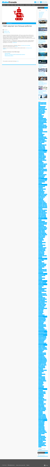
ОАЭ (45, 269)
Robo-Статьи (41, 14)
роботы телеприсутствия (43, 361)
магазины (40, 241)
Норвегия (40, 268)
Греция (40, 170)
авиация (40, 114)
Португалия (40, 305)
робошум (40, 363)
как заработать (41, 212)
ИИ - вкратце (41, 199)
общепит (40, 276)
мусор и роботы (41, 254)
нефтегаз (44, 264)
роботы (44, 353)
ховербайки (40, 432)
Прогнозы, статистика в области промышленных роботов (15, 54)
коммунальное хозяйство (43, 222)
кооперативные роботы (42, 229)
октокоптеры (44, 282)
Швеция (44, 437)
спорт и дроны (41, 394)
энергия (44, 442)
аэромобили (41, 131)
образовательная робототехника (41, 274)
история (45, 210)
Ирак (43, 206)
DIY (39, 105)
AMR (43, 102)
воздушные (40, 156)
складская (40, 379)
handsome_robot (6, 31)
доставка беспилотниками (41, 185)
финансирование (41, 427)
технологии (43, 410)
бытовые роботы (41, 145)
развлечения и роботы (42, 336)
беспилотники (41, 138)
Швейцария (40, 437)
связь (39, 371)
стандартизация (41, 398)
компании (40, 224)
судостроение (41, 403)
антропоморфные (41, 127)
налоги (40, 260)
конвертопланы (41, 225)
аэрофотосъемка (41, 134)
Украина (43, 421)
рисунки (43, 346)
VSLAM (44, 111)
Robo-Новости (9, 23)
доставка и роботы (42, 186)
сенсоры (40, 375)
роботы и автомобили (42, 354)
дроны (44, 189)
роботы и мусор (41, 355)
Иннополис (40, 203)
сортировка (40, 384)
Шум (15, 4)
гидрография (41, 164)
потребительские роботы (43, 308)
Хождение (44, 432)
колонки (40, 220)
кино (39, 216)
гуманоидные (41, 173)
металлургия (41, 247)
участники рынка (41, 424)
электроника (41, 441)
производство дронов (42, 324)
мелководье (40, 246)
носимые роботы (41, 269)
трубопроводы (44, 418)
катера (40, 214)
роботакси (40, 349)
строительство (41, 401)
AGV (39, 102)
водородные (41, 152)
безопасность (41, 135)
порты (44, 305)
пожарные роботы (41, 300)
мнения (45, 247)
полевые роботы (44, 301)
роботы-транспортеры (42, 362)
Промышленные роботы (9, 55)
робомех (40, 347)
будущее (40, 143)
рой (45, 363)
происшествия (41, 327)
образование (41, 272)
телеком (42, 405)
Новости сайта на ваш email (20, 465)
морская (42, 251)
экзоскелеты (43, 438)
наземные (40, 257)
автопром (44, 119)
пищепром (40, 295)
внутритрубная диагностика (41, 150)
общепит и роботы (42, 278)
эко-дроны (40, 440)
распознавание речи (42, 339)
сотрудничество (41, 386)
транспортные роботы (42, 417)
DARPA (45, 104)
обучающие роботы (42, 275)
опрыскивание (41, 285)
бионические (44, 141)
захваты (45, 194)
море (39, 251)
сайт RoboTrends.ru (42, 367)
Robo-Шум (40, 15)
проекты (43, 320)
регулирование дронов (42, 343)
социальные (41, 390)
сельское (40, 372)
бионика (40, 141)
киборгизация (43, 215)
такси (39, 405)
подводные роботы (42, 297)
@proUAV (37, 2)
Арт (18, 4)
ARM (45, 102)
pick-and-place (44, 109)
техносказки (40, 413)
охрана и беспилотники (42, 288)
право (42, 309)
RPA (41, 110)
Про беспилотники (44, 2)
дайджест (44, 174)
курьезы (40, 232)
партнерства (44, 291)
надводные (44, 255)
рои (43, 363)
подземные (40, 299)
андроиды (44, 125)
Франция (40, 429)
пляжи (44, 295)
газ (39, 158)
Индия (44, 202)
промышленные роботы (42, 330)
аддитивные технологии (42, 122)
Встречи (33, 4)
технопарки (40, 411)
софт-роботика (41, 387)
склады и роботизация (42, 380)
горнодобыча (41, 165)
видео (44, 147)
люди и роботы (41, 239)
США (9, 32)
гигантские (40, 161)
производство (41, 323)
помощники (44, 304)
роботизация (6, 32)
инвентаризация (41, 201)
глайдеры (45, 164)
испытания (40, 208)
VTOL (39, 113)
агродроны (44, 121)
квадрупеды (43, 214)
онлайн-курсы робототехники (41, 284)
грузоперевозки (44, 170)
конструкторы (41, 228)
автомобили (41, 117)
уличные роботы (41, 423)
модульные (40, 250)
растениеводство (41, 340)
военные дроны (41, 153)
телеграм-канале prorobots (25, 45)
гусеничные (40, 174)
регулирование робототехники (41, 345)
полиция (40, 304)
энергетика (40, 442)
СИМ (39, 378)
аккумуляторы (41, 123)
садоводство (43, 366)
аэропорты (45, 131)
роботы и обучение (42, 357)
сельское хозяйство (42, 374)
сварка (45, 370)
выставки (44, 157)
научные (40, 261)
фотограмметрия (41, 428)
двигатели (43, 176)
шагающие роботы (42, 436)
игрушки (44, 195)
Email (44, 448)
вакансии (40, 146)
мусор (43, 253)
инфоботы (40, 206)
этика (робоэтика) (41, 444)
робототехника (41, 350)
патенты (40, 292)
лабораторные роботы (42, 233)
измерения (43, 197)
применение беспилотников (41, 316)
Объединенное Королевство (41, 281)
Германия (44, 160)
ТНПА (44, 414)
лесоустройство (44, 234)
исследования (41, 210)
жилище (40, 194)
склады (44, 379)
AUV (39, 104)
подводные (40, 296)
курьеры (43, 232)
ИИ (42, 198)
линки (40, 237)
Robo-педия (22, 4)
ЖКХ (43, 194)
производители (41, 322)
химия (43, 429)
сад (39, 366)
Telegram (40, 449)
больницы (42, 142)
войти (18, 61)
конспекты (44, 226)
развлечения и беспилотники (41, 335)
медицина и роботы (42, 245)
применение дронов (42, 318)
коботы (45, 216)
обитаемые (40, 270)
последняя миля (41, 307)
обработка (44, 270)
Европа (40, 190)
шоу (39, 438)
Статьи (12, 4)
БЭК (45, 145)
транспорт (44, 415)
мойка (44, 250)
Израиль (40, 198)
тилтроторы (40, 414)
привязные (40, 313)
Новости (8, 4)
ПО (46, 295)
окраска (40, 282)
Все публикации (41, 12)
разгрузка (40, 337)
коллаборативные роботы (41, 218)
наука (42, 260)
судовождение (41, 402)
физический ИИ (41, 425)
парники (40, 291)
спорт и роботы (41, 396)
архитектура (41, 130)
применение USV (41, 315)
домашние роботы (42, 181)
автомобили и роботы (42, 118)
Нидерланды (43, 265)
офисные (40, 287)
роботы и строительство (42, 359)
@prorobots (38, 1)
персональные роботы (42, 293)
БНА (39, 142)
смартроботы (41, 382)
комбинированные (42, 221)
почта (39, 309)
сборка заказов (41, 370)
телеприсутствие (41, 406)
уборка (40, 421)
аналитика (40, 125)
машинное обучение (42, 242)
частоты (43, 433)
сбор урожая (41, 368)
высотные (40, 157)
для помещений (41, 177)
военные (44, 152)
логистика (42, 237)
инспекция (44, 203)
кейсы (40, 215)
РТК (42, 365)
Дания (40, 176)
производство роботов (42, 326)
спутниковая (41, 397)
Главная (4, 4)
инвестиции (40, 202)
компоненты (44, 224)
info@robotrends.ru (12, 465)
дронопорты (41, 189)
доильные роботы (41, 180)
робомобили (44, 347)
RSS (42, 448)
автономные (41, 119)
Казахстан (43, 211)
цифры (40, 433)
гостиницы (40, 169)
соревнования (41, 383)
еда (42, 190)
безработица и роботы (42, 137)
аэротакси (40, 133)
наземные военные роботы (42, 259)
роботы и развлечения (42, 358)
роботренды (41, 353)
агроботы (40, 121)
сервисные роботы (42, 376)
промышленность (41, 328)
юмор (45, 445)
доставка (40, 183)
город (44, 165)
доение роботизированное (42, 179)
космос (40, 230)
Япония (40, 446)
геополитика (42, 158)
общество (40, 279)
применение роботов (42, 319)
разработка (44, 337)
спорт (44, 393)
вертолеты (40, 147)
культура (43, 230)
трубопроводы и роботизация (41, 420)
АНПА (46, 126)
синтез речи (43, 378)
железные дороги (41, 191)
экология (44, 440)
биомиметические (41, 139)
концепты (45, 228)
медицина (40, 243)
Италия (40, 211)
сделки (42, 371)
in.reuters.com (14, 42)
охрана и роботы (41, 289)
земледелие (41, 195)
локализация (41, 238)
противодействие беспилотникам (41, 332)
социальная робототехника (41, 389)
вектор (43, 146)
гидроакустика (41, 162)
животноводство (41, 193)
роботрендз (40, 351)
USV (43, 110)
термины (40, 409)
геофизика (40, 160)
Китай (42, 216)
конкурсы (40, 226)
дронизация (40, 187)
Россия (40, 365)
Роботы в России (28, 4)
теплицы (40, 407)
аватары (42, 113)
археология (40, 129)
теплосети (43, 407)
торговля (40, 415)
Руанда (45, 365)
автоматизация (41, 115)
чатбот (40, 434)
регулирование (41, 341)
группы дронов (41, 172)
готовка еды (45, 169)
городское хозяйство (42, 166)
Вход (47, 465)
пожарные (44, 299)
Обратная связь (42, 454)
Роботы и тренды (44, 1)
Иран (46, 206)
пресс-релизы (41, 312)
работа (46, 333)
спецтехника (41, 393)
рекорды (40, 346)
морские (40, 253)
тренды (40, 418)
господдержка (41, 168)
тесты (39, 410)
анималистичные (41, 126)
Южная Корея (41, 445)
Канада (45, 212)
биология (45, 138)
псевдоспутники (41, 333)
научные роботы (41, 263)
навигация (40, 255)
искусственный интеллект (43, 207)
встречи (44, 156)
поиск (39, 301)
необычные (40, 264)
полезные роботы (41, 303)
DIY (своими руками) (42, 106)
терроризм (44, 409)
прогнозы (40, 320)
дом (45, 180)
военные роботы (41, 154)
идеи (39, 197)
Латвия (40, 234)
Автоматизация (7, 53)
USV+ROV (40, 111)
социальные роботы (42, 392)
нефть (40, 265)
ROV (39, 110)
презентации (41, 311)
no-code (40, 109)
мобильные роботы (42, 249)
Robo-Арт (40, 17)
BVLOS (42, 104)
